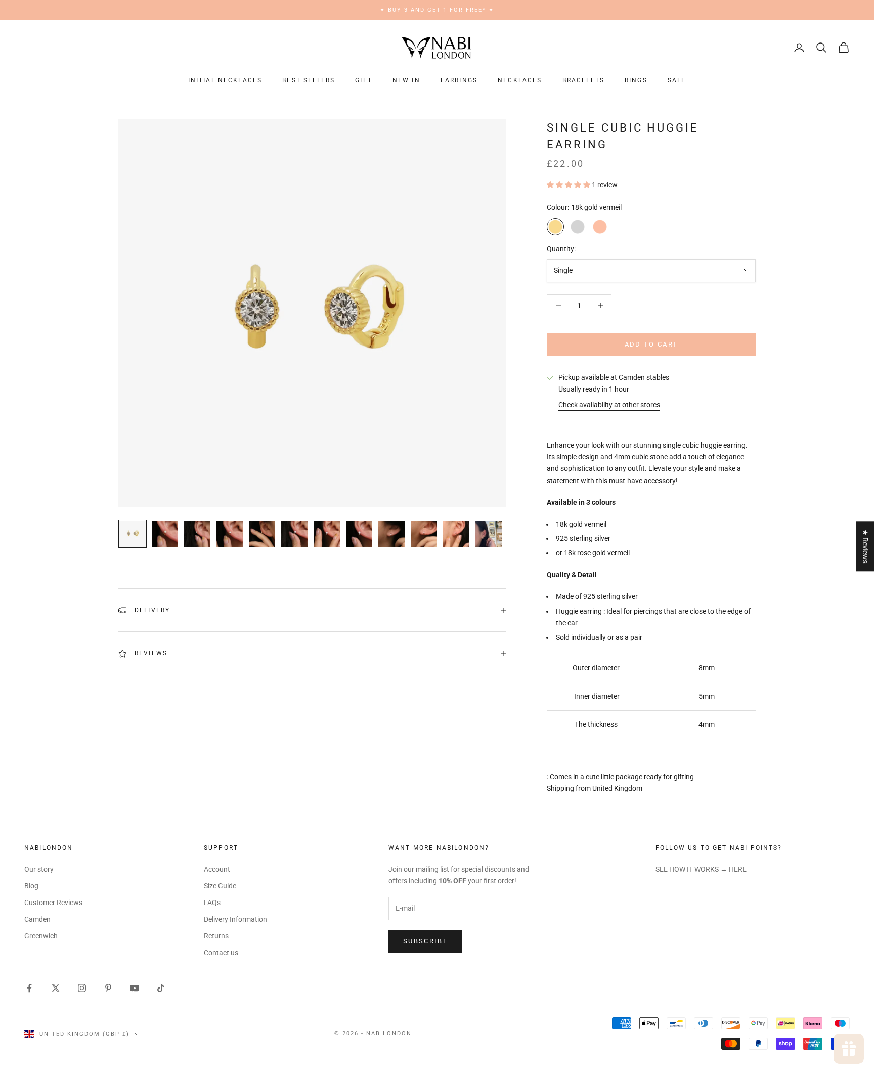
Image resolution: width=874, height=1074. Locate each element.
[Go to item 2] (165, 534)
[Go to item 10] (424, 534)
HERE (738, 869)
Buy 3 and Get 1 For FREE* (437, 10)
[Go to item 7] (327, 534)
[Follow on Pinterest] (108, 988)
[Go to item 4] (229, 534)
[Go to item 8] (359, 534)
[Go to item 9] (391, 534)
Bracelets (583, 80)
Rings (636, 80)
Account (217, 869)
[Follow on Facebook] (29, 988)
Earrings (459, 80)
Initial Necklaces (225, 80)
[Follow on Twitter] (56, 988)
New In (406, 80)
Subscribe (425, 941)
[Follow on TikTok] (161, 988)
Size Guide (220, 886)
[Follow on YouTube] (134, 988)
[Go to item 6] (294, 534)
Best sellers (308, 80)
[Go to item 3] (197, 534)
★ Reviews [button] (865, 546)
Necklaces (520, 80)
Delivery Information (235, 919)
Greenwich (41, 936)
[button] (569, 185)
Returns (216, 936)
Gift (363, 80)
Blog (31, 886)
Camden (37, 919)
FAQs (212, 902)
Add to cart (651, 344)
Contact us (221, 953)
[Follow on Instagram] (82, 988)
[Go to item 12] (488, 534)
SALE (677, 80)
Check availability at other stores (609, 405)
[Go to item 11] (456, 534)
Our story (39, 869)
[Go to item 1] (132, 534)
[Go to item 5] (262, 534)
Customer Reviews (53, 902)
